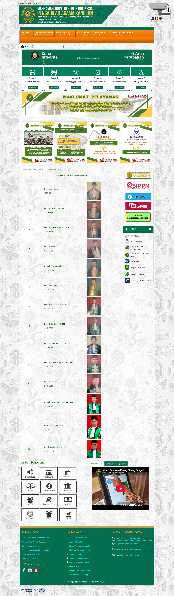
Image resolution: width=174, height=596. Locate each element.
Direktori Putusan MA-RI (79, 550)
